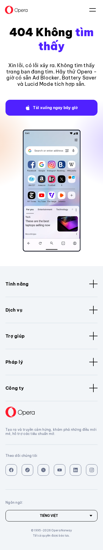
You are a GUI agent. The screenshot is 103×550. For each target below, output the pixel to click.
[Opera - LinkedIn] (75, 470)
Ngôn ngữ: (92, 9)
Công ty (14, 388)
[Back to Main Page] (16, 10)
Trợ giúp (15, 336)
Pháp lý (14, 362)
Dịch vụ (13, 310)
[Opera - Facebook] (11, 470)
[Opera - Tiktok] (27, 470)
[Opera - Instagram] (92, 470)
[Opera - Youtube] (59, 470)
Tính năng (17, 284)
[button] (51, 108)
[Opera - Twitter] (43, 470)
